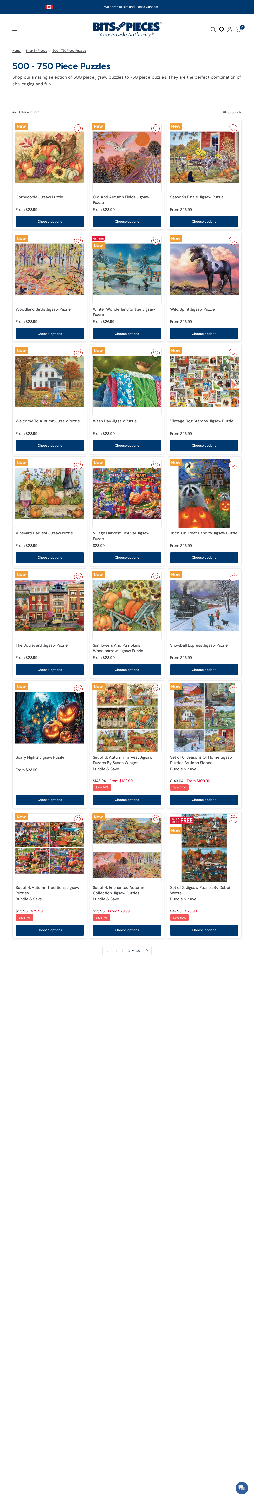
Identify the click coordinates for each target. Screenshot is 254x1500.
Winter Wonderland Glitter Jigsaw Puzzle (124, 312)
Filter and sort (28, 112)
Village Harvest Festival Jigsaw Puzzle (121, 536)
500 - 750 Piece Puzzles (69, 51)
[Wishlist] (221, 29)
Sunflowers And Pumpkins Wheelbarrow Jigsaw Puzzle (118, 648)
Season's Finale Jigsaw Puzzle (196, 197)
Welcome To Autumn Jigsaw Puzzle (48, 421)
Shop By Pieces (36, 51)
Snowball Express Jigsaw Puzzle (199, 645)
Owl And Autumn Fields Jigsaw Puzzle (121, 199)
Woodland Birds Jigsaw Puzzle (43, 309)
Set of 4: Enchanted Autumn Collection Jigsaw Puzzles (118, 893)
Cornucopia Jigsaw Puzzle (39, 197)
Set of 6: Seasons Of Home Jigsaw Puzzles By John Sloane (201, 763)
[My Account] (230, 29)
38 (138, 951)
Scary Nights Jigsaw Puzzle (40, 757)
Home (16, 51)
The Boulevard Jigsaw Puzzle (42, 645)
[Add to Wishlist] (78, 129)
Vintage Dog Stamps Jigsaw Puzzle (201, 421)
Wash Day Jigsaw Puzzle (115, 421)
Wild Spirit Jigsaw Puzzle (192, 309)
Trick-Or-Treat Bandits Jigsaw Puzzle (203, 533)
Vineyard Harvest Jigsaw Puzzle (44, 533)
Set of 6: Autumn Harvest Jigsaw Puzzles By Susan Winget (122, 763)
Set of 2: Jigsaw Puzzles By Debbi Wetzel (200, 893)
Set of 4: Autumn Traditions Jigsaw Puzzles (47, 893)
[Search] (213, 29)
